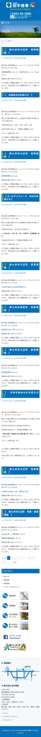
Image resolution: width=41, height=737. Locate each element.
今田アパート (28, 72)
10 (29, 558)
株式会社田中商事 (21, 58)
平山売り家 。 (6, 534)
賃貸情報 (6, 580)
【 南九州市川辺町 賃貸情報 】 (21, 51)
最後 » (15, 562)
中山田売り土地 (11, 491)
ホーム (6, 713)
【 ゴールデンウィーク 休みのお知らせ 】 (21, 197)
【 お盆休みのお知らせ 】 (18, 94)
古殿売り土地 (23, 491)
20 (33, 558)
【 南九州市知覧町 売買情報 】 (21, 308)
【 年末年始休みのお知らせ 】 (22, 394)
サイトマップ (8, 720)
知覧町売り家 (6, 329)
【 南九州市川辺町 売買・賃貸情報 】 (21, 513)
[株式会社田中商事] (20, 4)
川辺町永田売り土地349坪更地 (12, 287)
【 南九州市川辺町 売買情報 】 (21, 266)
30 (4, 562)
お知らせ (6, 576)
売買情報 (6, 583)
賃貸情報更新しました (9, 176)
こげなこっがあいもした (12, 587)
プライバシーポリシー (11, 716)
